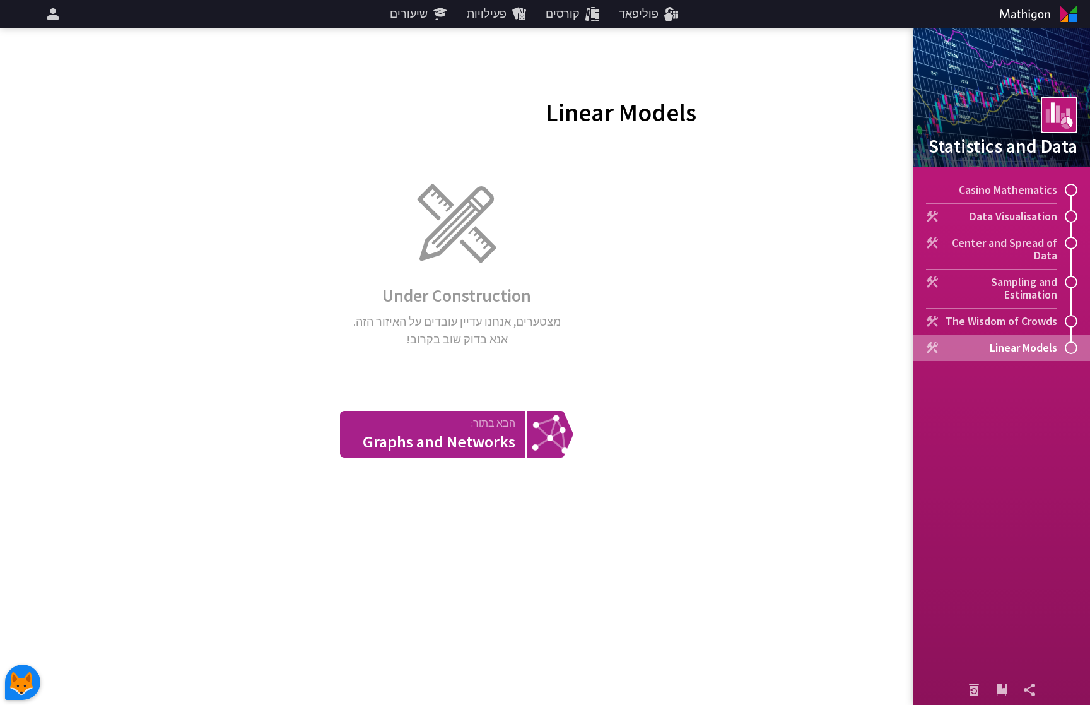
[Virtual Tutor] (22, 682)
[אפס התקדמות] (974, 690)
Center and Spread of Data (1004, 249)
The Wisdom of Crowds (1001, 321)
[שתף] (1029, 690)
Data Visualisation (1013, 216)
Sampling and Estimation (1024, 288)
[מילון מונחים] (1002, 690)
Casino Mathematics (1008, 189)
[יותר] (51, 14)
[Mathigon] (1041, 14)
